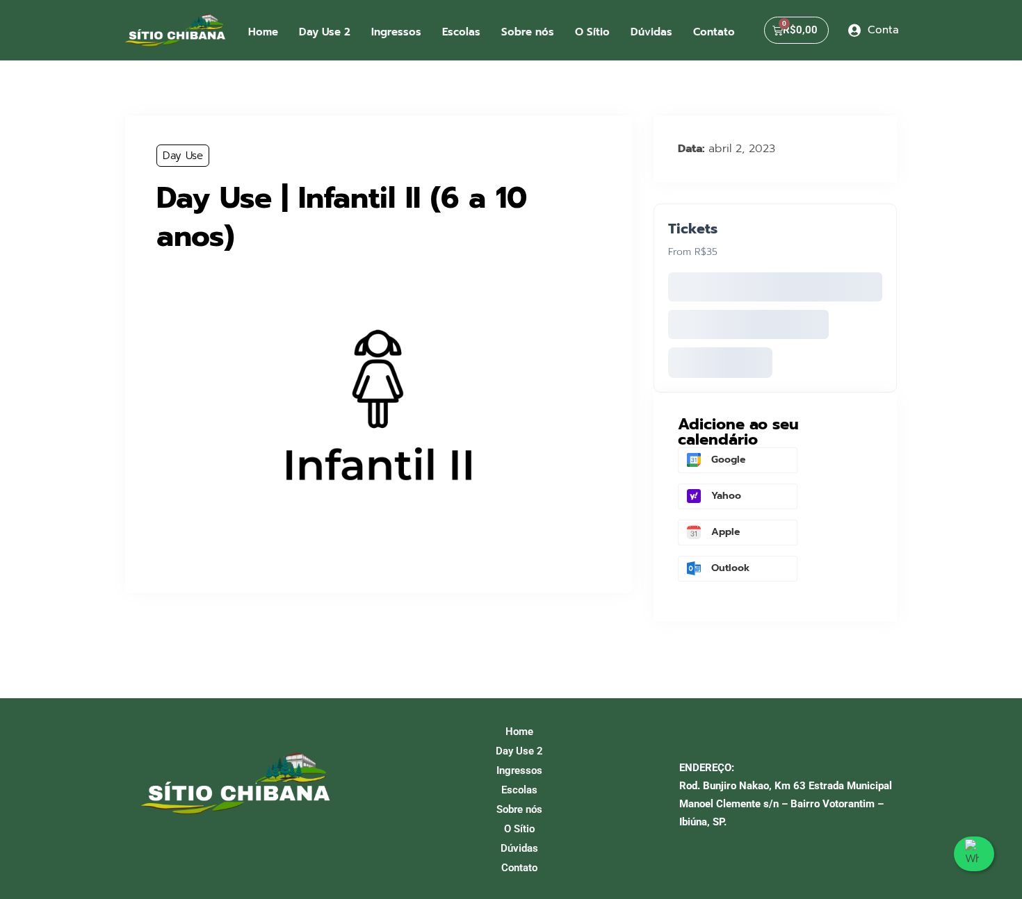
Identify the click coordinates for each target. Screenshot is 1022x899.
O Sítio (592, 32)
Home (263, 32)
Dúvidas (651, 32)
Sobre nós (527, 32)
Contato (714, 32)
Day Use (183, 155)
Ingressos (396, 32)
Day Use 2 (324, 32)
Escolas (461, 32)
